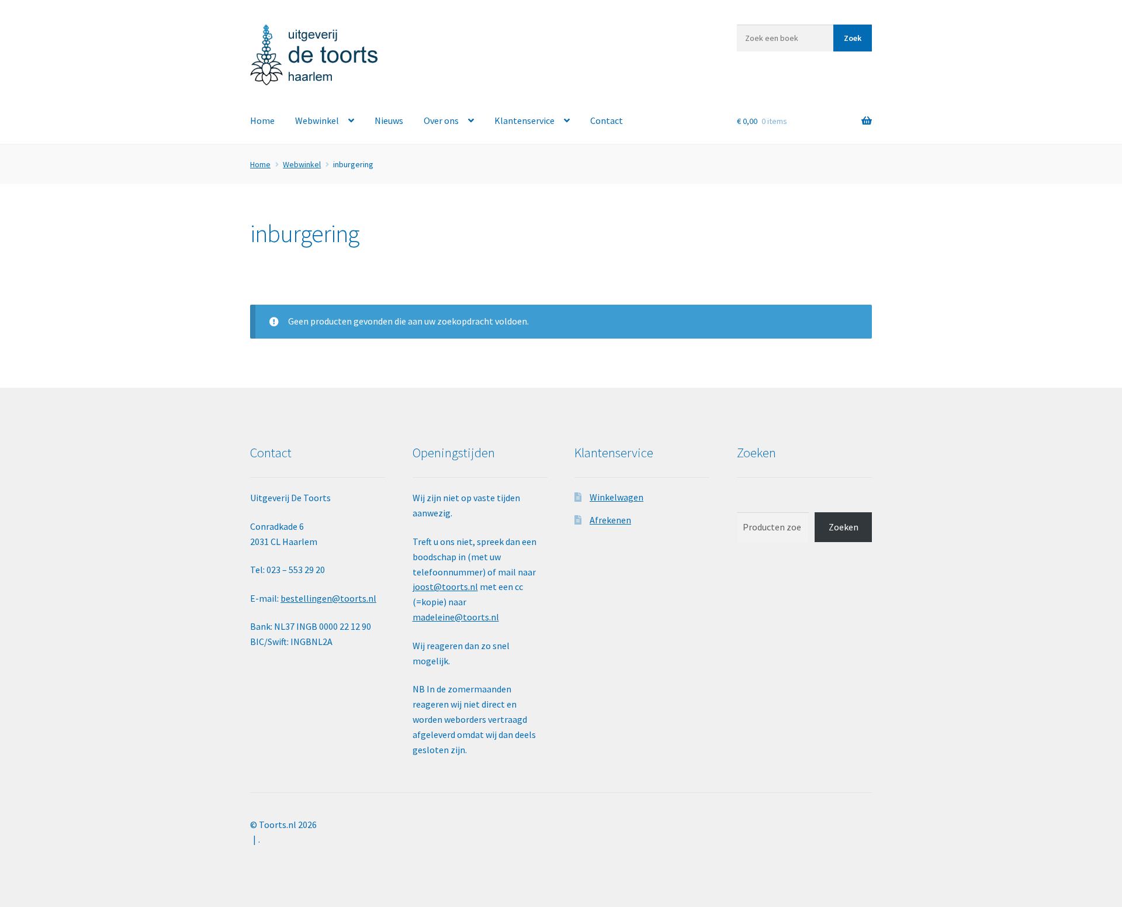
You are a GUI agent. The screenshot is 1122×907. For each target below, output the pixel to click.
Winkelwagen (616, 497)
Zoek (852, 38)
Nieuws (389, 120)
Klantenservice (524, 120)
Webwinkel (317, 120)
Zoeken (843, 527)
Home (262, 120)
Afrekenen (610, 520)
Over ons (441, 120)
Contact (606, 120)
